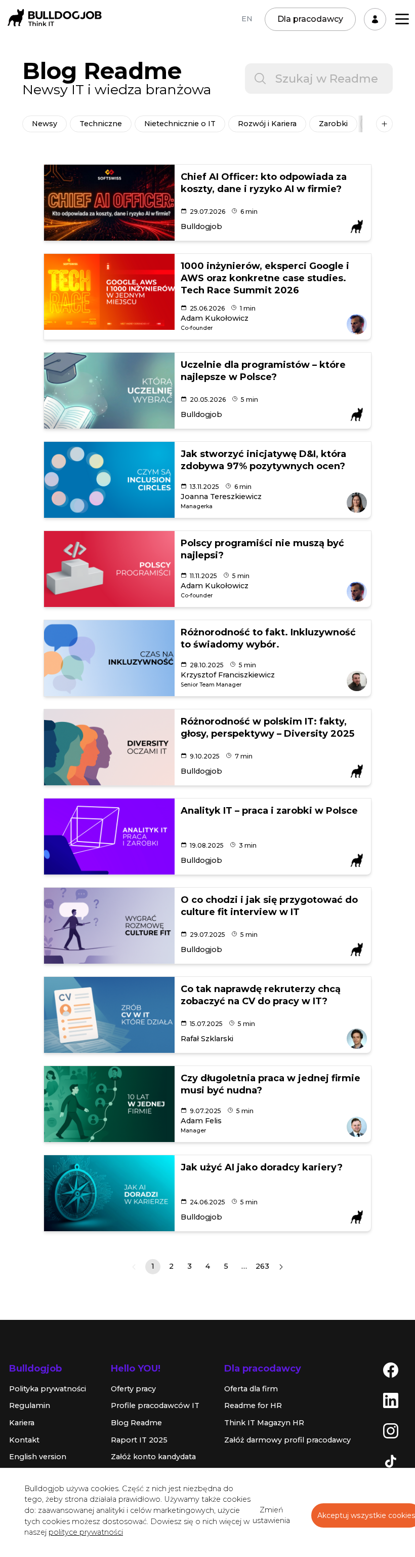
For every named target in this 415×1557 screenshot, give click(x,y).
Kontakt (24, 1440)
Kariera (21, 1422)
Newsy (44, 123)
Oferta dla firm (251, 1388)
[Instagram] (391, 1430)
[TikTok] (391, 1461)
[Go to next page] (281, 1266)
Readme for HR (253, 1405)
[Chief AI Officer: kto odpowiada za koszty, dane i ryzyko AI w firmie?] (109, 203)
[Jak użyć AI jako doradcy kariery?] (109, 1193)
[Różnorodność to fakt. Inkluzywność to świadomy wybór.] (109, 658)
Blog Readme (136, 1422)
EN (247, 18)
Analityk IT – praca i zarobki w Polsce (269, 810)
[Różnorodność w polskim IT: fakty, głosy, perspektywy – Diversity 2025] (109, 747)
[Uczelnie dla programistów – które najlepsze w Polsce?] (109, 391)
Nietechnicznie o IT (180, 123)
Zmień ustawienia (271, 1515)
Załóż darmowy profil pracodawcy (287, 1440)
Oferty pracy (133, 1388)
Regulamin (29, 1405)
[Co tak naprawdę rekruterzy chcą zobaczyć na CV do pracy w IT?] (109, 1015)
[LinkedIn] (391, 1400)
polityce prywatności (86, 1532)
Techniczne (100, 123)
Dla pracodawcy (310, 19)
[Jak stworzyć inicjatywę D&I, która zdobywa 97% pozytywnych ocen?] (109, 480)
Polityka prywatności (47, 1388)
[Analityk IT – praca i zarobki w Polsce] (109, 837)
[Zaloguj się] (375, 19)
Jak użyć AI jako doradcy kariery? (262, 1167)
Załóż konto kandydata (153, 1456)
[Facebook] (391, 1369)
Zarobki (333, 123)
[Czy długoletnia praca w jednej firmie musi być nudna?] (109, 1104)
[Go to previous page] (134, 1266)
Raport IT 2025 (139, 1440)
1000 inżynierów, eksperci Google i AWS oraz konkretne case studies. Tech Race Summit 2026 (265, 278)
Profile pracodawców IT (155, 1405)
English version (37, 1456)
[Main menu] (402, 19)
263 (262, 1266)
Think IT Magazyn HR (264, 1422)
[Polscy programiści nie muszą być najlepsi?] (109, 569)
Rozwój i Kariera (267, 123)
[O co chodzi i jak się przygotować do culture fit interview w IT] (109, 926)
